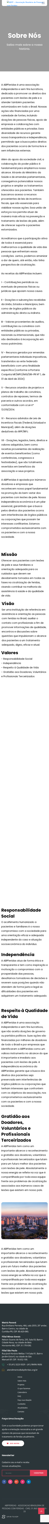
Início (20, 1377)
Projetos (21, 1384)
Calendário (22, 1392)
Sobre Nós (22, 1381)
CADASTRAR (38, 1473)
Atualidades (23, 1408)
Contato (21, 1411)
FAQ (19, 1396)
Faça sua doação (24, 1400)
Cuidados (22, 1404)
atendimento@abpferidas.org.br (22, 1369)
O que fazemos (24, 1388)
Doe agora (14, 1443)
